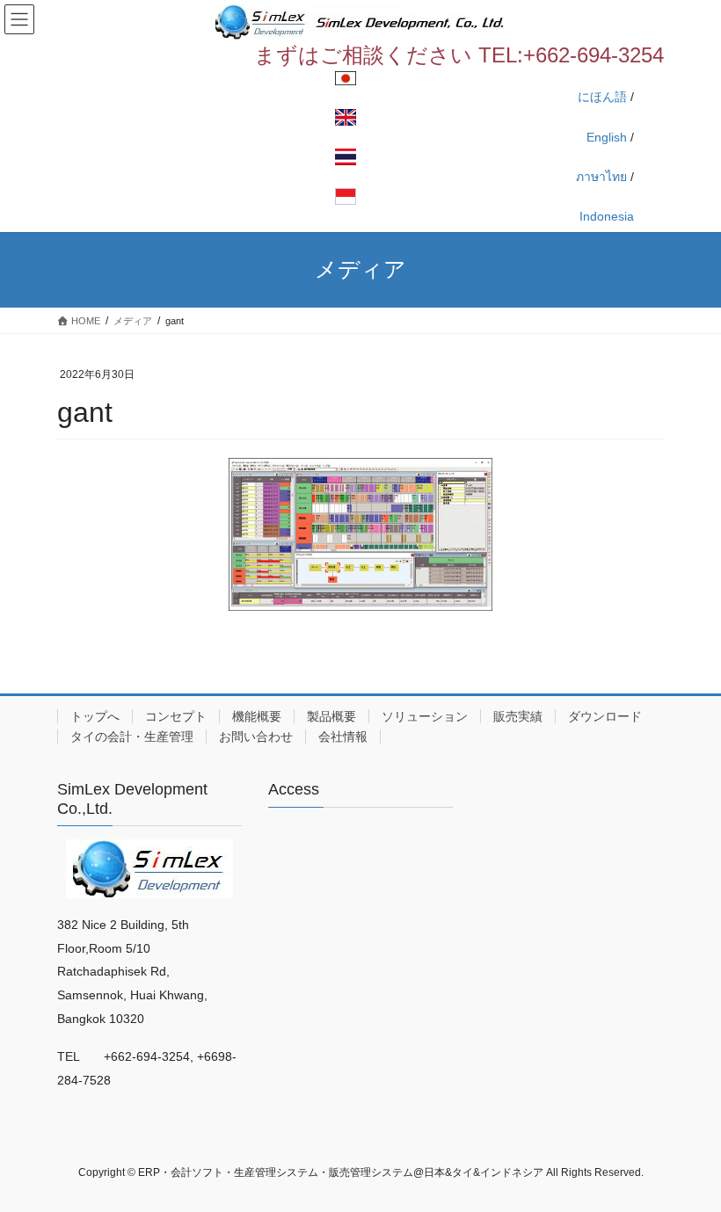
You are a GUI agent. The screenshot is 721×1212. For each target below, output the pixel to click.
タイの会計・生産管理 (131, 736)
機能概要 (256, 716)
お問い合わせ (256, 736)
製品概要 (331, 716)
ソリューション (425, 716)
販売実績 (518, 716)
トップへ (95, 716)
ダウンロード (605, 716)
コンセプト (176, 716)
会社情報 (343, 736)
